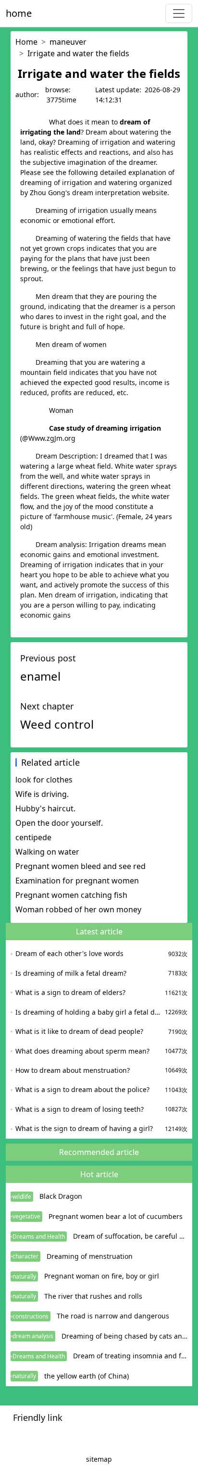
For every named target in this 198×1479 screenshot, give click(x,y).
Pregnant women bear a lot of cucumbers (116, 1216)
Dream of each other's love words (69, 953)
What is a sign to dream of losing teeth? (79, 1109)
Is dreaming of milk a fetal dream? (70, 973)
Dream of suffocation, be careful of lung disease (130, 1236)
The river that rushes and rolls (93, 1296)
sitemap (99, 1459)
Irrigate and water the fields (78, 53)
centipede (33, 837)
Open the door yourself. (59, 823)
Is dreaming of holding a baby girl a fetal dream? (88, 1012)
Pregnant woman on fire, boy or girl (101, 1275)
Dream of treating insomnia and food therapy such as (130, 1355)
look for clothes (44, 779)
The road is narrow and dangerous (113, 1315)
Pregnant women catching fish (71, 895)
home (19, 13)
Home (26, 42)
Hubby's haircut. (45, 808)
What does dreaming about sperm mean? (82, 1051)
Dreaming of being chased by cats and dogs (124, 1336)
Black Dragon (60, 1196)
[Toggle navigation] (178, 13)
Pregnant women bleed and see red (80, 866)
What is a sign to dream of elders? (70, 992)
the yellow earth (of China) (86, 1375)
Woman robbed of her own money (78, 909)
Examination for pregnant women (77, 880)
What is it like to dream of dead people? (79, 1031)
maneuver (68, 42)
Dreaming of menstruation (90, 1256)
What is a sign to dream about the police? (82, 1089)
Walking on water (47, 851)
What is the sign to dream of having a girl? (84, 1128)
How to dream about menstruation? (72, 1070)
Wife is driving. (42, 794)
